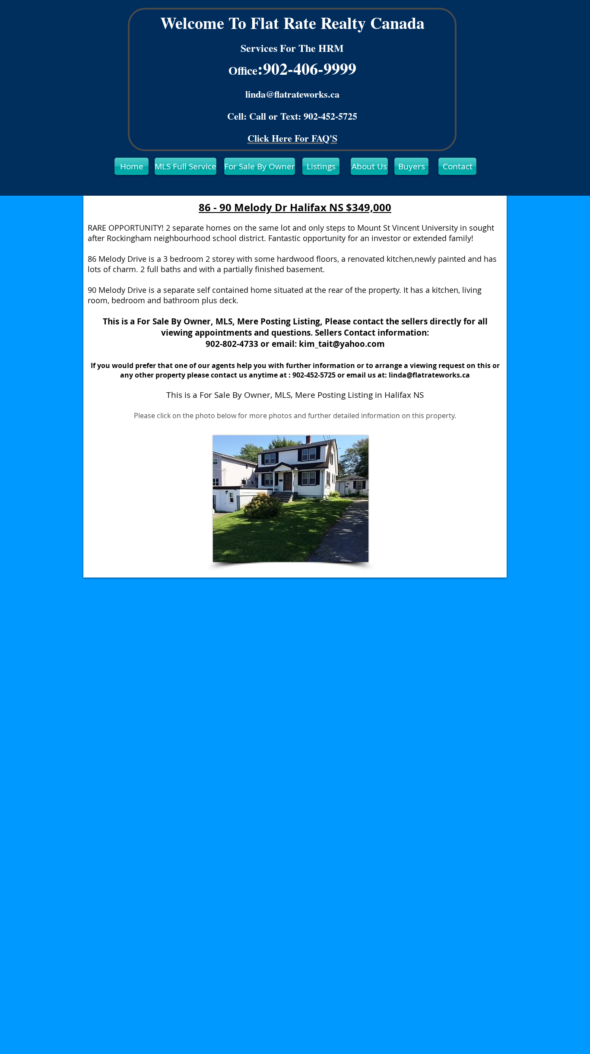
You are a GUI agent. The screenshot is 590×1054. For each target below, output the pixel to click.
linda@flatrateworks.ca (292, 94)
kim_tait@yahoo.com (342, 343)
